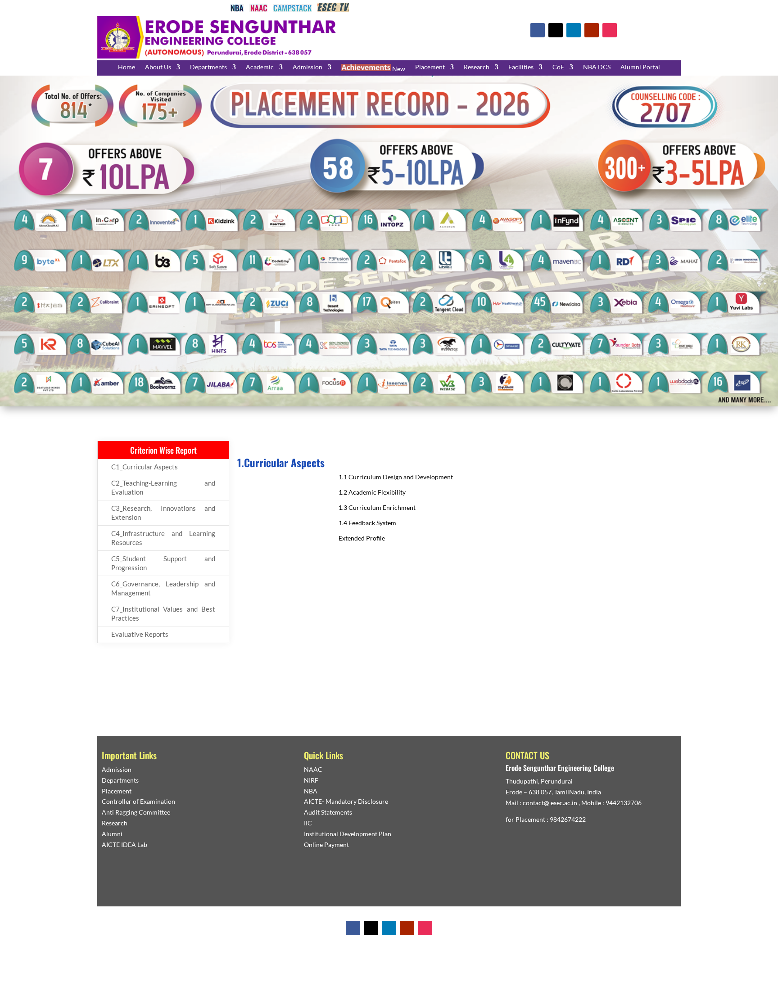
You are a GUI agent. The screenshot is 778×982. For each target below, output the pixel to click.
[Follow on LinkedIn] (573, 30)
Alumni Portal (640, 67)
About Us (158, 67)
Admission (307, 67)
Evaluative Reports (139, 634)
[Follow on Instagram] (609, 30)
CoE (558, 67)
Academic (260, 67)
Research (476, 67)
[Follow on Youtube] (591, 30)
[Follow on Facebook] (537, 30)
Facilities (521, 67)
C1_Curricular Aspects (144, 467)
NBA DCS (597, 67)
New (398, 68)
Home (126, 67)
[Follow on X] (555, 30)
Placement (430, 67)
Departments (208, 67)
